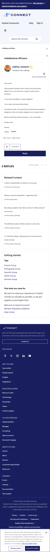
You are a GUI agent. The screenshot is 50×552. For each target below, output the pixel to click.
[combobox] (25, 39)
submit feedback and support (14, 6)
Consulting (6, 431)
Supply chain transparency (24, 523)
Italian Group (10, 275)
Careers (5, 451)
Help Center (9, 312)
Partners (5, 460)
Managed (5, 426)
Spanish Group (10, 272)
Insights (5, 377)
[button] (7, 146)
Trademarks (34, 519)
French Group (10, 265)
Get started (38, 3)
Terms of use (32, 515)
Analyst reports (7, 373)
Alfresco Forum (10, 187)
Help (31, 23)
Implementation (8, 422)
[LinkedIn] (23, 356)
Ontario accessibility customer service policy (24, 527)
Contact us (25, 341)
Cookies (22, 515)
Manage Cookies (15, 548)
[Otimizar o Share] (46, 165)
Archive (13, 131)
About (4, 455)
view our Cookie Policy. (29, 544)
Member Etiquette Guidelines (17, 308)
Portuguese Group (12, 268)
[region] (25, 540)
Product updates (8, 411)
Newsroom (6, 469)
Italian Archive (16, 138)
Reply (25, 153)
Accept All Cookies (32, 548)
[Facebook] (5, 356)
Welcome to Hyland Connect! (17, 305)
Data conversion (8, 435)
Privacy (14, 515)
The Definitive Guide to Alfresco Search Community (22, 224)
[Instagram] (17, 356)
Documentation (7, 489)
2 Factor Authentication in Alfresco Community (20, 183)
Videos (4, 406)
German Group (10, 279)
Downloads (6, 402)
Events (4, 480)
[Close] (46, 532)
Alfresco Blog (9, 199)
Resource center (7, 393)
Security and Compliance (19, 519)
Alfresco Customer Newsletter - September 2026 (20, 195)
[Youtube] (30, 356)
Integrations (6, 382)
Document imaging (9, 440)
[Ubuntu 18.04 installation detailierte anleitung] (42, 165)
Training (5, 485)
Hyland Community (10, 23)
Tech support (7, 494)
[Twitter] (11, 356)
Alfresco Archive (9, 48)
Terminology (6, 397)
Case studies (6, 368)
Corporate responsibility (11, 464)
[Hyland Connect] (17, 15)
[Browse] (5, 30)
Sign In (40, 23)
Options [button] (46, 48)
